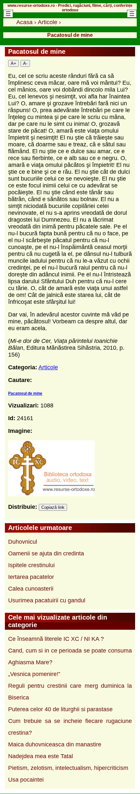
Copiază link (52, 507)
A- (25, 63)
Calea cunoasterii (30, 588)
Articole (48, 367)
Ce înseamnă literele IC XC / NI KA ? (56, 639)
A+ (13, 63)
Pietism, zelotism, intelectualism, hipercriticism (68, 768)
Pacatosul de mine (25, 393)
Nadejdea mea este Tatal (40, 756)
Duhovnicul (22, 541)
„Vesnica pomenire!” (34, 674)
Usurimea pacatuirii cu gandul (46, 600)
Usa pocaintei (26, 779)
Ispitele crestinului (31, 565)
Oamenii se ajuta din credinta (46, 553)
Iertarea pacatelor (31, 577)
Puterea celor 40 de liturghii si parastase (60, 709)
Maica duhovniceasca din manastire (54, 744)
